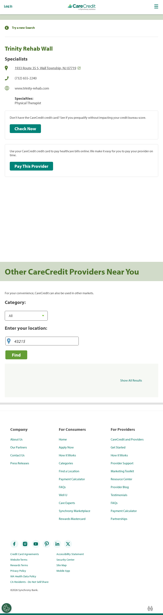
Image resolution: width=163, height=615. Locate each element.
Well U (63, 495)
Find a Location (69, 471)
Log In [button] (8, 6)
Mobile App (63, 571)
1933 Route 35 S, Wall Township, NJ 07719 (45, 68)
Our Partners (18, 447)
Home (63, 439)
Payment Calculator (72, 479)
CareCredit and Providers (127, 439)
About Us (16, 439)
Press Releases (19, 463)
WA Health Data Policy (23, 576)
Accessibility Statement (70, 554)
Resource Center (121, 479)
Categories (66, 463)
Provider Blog (120, 487)
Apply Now (66, 447)
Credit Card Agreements (24, 554)
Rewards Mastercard (72, 519)
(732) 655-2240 (26, 78)
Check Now (25, 128)
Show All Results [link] (131, 380)
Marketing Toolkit (122, 471)
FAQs (62, 487)
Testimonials (119, 495)
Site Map (61, 565)
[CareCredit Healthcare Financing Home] (81, 7)
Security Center (65, 559)
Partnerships (119, 519)
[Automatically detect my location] (9, 341)
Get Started (118, 447)
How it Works (67, 455)
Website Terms (18, 559)
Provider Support (122, 463)
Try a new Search (23, 28)
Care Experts (67, 503)
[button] (156, 6)
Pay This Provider (31, 166)
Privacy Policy (18, 571)
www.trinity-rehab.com (32, 88)
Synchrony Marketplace (74, 511)
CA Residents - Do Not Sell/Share (29, 582)
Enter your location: (26, 328)
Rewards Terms (19, 565)
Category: (15, 302)
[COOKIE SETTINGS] (7, 608)
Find (16, 355)
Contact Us (17, 455)
